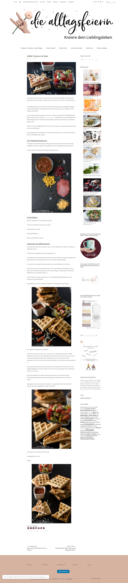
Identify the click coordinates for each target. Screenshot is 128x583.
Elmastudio (69, 578)
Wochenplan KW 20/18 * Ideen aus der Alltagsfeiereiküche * (65, 548)
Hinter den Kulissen (90, 422)
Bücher (91, 411)
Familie (82, 417)
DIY (97, 415)
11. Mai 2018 (29, 58)
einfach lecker (63, 48)
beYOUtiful (84, 411)
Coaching (90, 413)
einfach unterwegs (102, 48)
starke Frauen (91, 434)
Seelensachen (85, 432)
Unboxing (98, 434)
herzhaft (37, 530)
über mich (42, 1)
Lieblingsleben (83, 426)
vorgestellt (88, 435)
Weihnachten (85, 439)
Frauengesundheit (94, 417)
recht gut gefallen (49, 117)
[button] (28, 528)
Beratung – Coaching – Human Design (31, 48)
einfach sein (89, 48)
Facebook (98, 2)
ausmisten (87, 408)
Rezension (82, 430)
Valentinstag (82, 435)
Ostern (94, 427)
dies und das (90, 415)
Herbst (82, 422)
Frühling (82, 418)
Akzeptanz (82, 408)
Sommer (83, 434)
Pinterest (93, 2)
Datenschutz (63, 1)
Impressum (55, 1)
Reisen (98, 428)
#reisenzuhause (84, 407)
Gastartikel (89, 418)
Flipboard (102, 2)
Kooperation (71, 1)
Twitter (100, 2)
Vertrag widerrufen (63, 571)
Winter (92, 439)
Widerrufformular (61, 564)
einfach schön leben (76, 48)
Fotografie (86, 417)
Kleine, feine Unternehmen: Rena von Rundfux (37, 548)
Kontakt (49, 1)
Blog (20, 1)
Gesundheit (89, 420)
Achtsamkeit (95, 407)
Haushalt (95, 420)
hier (33, 371)
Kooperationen (98, 424)
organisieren (88, 427)
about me (90, 407)
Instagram (96, 2)
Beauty (93, 408)
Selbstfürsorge (94, 432)
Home (15, 1)
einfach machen (50, 48)
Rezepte (47, 530)
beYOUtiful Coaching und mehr (30, 1)
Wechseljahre (89, 437)
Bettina (35, 58)
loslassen (90, 426)
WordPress (55, 578)
